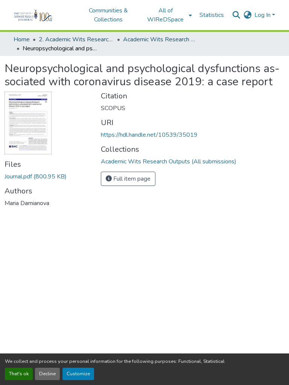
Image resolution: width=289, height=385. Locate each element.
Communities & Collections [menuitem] (108, 15)
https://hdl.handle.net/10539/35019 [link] (149, 135)
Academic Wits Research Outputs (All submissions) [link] (160, 39)
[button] (43, 15)
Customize (78, 373)
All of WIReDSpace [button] (165, 15)
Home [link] (22, 39)
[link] (48, 176)
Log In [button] (263, 15)
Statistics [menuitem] (211, 15)
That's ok (19, 373)
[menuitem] (168, 15)
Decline (47, 373)
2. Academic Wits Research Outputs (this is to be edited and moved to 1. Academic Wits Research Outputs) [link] (76, 39)
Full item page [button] (131, 179)
